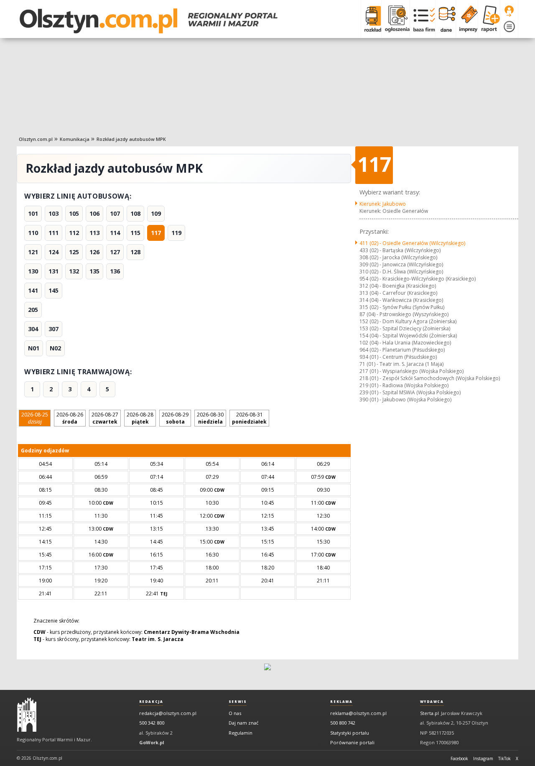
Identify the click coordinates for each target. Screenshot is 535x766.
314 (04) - (401, 300)
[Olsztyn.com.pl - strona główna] (27, 715)
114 (115, 233)
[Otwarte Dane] (445, 19)
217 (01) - (411, 371)
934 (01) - (398, 356)
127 (115, 252)
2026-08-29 (175, 418)
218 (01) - (429, 378)
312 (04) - (397, 285)
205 (33, 310)
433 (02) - (400, 250)
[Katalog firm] (422, 19)
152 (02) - (407, 321)
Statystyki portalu (349, 733)
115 (135, 233)
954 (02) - (417, 278)
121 (33, 252)
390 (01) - (405, 399)
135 (94, 271)
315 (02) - (401, 307)
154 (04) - (408, 335)
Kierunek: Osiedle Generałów (393, 210)
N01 (33, 348)
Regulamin (240, 733)
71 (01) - (401, 364)
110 (33, 233)
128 (135, 252)
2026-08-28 (140, 418)
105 (74, 213)
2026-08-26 (69, 418)
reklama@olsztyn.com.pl (358, 713)
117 (156, 233)
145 (53, 290)
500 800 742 (342, 723)
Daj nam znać (243, 723)
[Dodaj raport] (489, 19)
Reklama (341, 702)
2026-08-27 (105, 418)
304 (33, 329)
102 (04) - (405, 342)
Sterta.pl (429, 713)
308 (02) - (398, 257)
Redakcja (151, 702)
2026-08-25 (34, 418)
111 (53, 233)
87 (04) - (403, 314)
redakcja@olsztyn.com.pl (167, 713)
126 (94, 252)
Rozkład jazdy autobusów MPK (131, 139)
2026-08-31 (249, 418)
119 (176, 233)
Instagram (483, 758)
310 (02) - (401, 271)
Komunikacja (74, 139)
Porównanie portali (352, 742)
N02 (55, 348)
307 (53, 329)
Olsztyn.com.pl (36, 139)
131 (53, 271)
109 (156, 213)
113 (94, 233)
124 (53, 252)
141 (33, 290)
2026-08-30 (210, 418)
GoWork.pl (151, 742)
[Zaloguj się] (509, 11)
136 (115, 271)
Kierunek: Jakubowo (382, 203)
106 (94, 213)
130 (33, 271)
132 (74, 271)
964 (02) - (402, 349)
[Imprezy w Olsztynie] (467, 19)
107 (115, 213)
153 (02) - (404, 328)
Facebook (459, 758)
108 (135, 213)
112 (74, 233)
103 (53, 213)
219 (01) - (403, 385)
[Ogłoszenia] (395, 19)
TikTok (504, 758)
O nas (235, 713)
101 (33, 213)
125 (74, 252)
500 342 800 (151, 723)
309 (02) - (401, 264)
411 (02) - (412, 243)
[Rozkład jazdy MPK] (371, 19)
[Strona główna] (149, 20)
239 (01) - (410, 392)
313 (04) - (398, 292)
